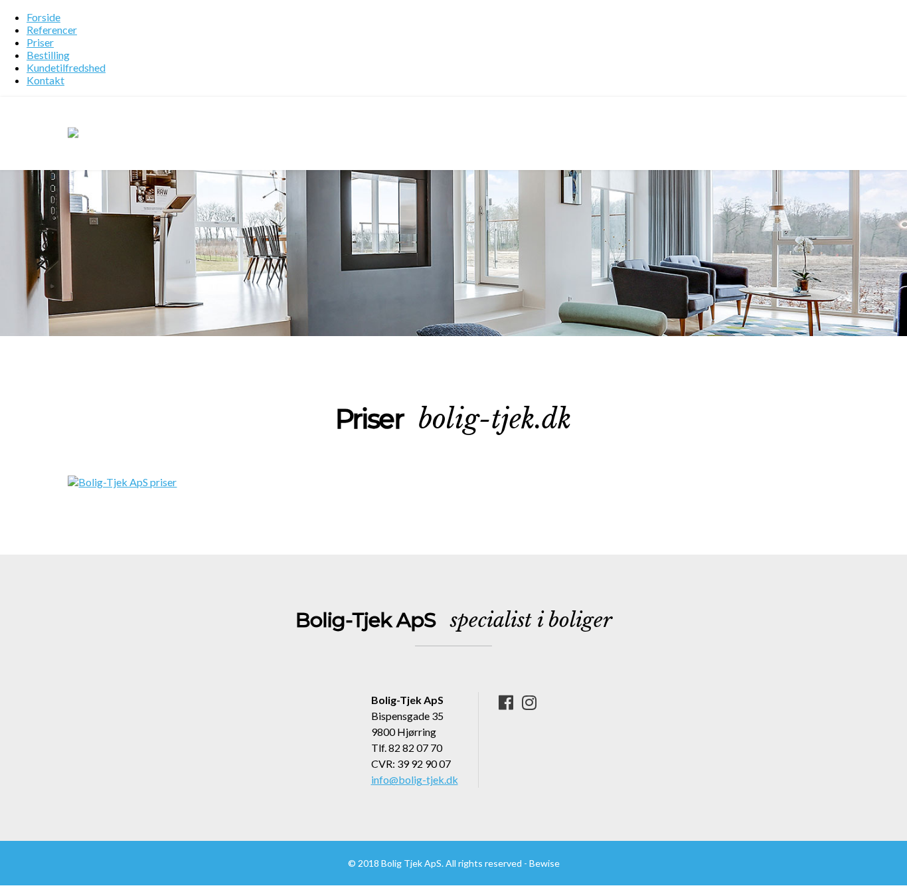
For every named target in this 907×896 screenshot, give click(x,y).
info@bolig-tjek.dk (414, 779)
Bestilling (48, 54)
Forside (43, 17)
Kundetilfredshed (66, 67)
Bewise (544, 863)
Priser (40, 42)
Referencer (52, 29)
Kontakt (45, 80)
